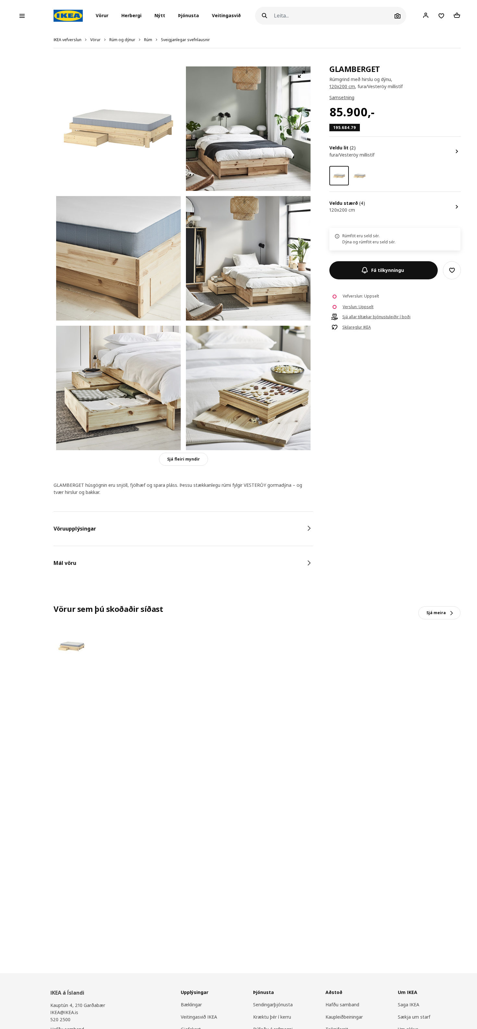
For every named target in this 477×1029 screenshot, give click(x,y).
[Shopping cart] (456, 15)
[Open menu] (22, 15)
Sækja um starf (414, 1017)
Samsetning (341, 97)
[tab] (183, 528)
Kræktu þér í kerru (272, 1017)
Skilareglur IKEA (356, 327)
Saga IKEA (408, 1004)
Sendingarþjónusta (273, 1004)
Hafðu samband (342, 1004)
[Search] (264, 15)
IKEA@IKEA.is (64, 1012)
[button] (104, 16)
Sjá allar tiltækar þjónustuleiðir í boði (376, 317)
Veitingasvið (226, 16)
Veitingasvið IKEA (199, 1017)
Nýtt (159, 16)
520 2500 (60, 1019)
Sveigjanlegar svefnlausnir (185, 39)
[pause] (248, 128)
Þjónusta (188, 16)
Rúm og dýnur (122, 39)
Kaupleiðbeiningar (344, 1017)
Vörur (95, 39)
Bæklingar (191, 1004)
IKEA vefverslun (67, 39)
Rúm (148, 39)
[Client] (425, 15)
